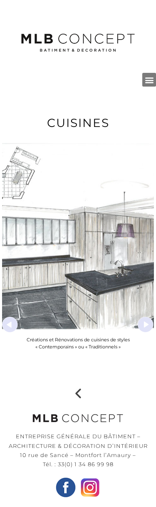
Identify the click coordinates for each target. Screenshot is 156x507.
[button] (149, 80)
